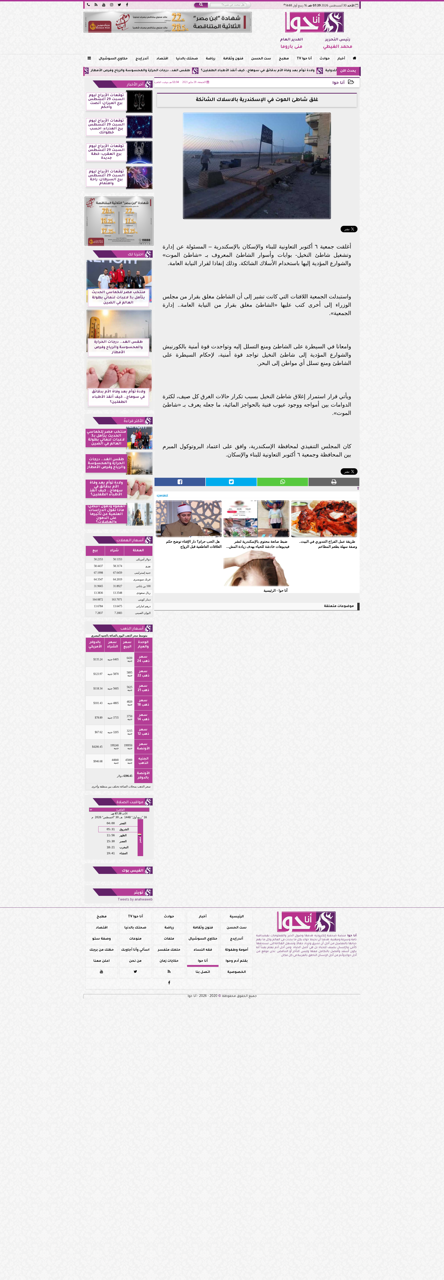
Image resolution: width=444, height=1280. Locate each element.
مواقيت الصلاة (130, 802)
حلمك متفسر (169, 950)
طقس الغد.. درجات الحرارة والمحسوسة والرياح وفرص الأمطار (195, 71)
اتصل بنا (203, 972)
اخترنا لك (135, 255)
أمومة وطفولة (236, 950)
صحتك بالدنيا (187, 59)
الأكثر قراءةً (133, 421)
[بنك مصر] (167, 22)
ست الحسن (261, 59)
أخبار (341, 59)
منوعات (135, 939)
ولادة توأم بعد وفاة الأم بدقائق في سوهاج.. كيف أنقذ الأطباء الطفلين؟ (312, 71)
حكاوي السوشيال (113, 59)
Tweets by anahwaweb (135, 900)
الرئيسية (237, 917)
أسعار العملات (129, 541)
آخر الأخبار (135, 85)
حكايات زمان (169, 961)
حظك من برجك (101, 950)
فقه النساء (203, 950)
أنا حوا (338, 83)
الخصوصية (236, 972)
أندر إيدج (142, 59)
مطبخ (284, 59)
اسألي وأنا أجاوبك (135, 950)
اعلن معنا (101, 961)
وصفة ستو (101, 939)
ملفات (169, 939)
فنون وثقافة (233, 59)
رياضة (210, 59)
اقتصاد (162, 59)
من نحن (135, 961)
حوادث (325, 59)
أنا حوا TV (304, 59)
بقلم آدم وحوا (237, 961)
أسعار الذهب (131, 629)
